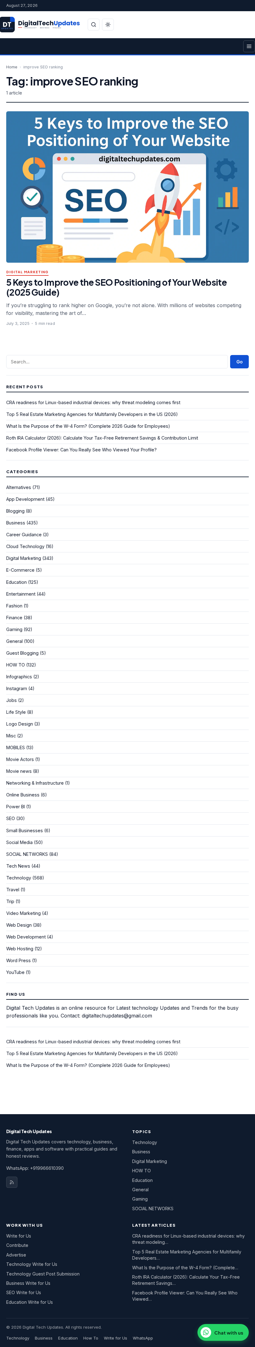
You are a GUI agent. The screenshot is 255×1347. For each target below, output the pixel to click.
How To (90, 1337)
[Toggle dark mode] (108, 24)
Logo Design (19, 724)
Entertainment (20, 594)
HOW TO (15, 664)
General (14, 641)
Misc (11, 735)
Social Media (19, 842)
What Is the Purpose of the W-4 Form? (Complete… (185, 1267)
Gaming (14, 629)
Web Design (19, 925)
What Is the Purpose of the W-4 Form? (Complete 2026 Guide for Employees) (88, 426)
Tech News (18, 866)
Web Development (26, 936)
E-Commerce (20, 570)
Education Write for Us (29, 1302)
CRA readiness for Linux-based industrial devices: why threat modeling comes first (93, 402)
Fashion (14, 605)
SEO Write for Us (23, 1292)
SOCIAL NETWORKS (27, 854)
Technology (18, 877)
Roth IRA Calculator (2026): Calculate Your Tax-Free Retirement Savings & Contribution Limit (102, 438)
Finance (14, 617)
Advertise (16, 1254)
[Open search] (94, 24)
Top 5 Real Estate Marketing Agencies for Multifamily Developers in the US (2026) (92, 414)
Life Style (16, 712)
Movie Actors (20, 759)
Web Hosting (19, 948)
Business (15, 522)
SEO (10, 818)
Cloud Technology (25, 546)
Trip (10, 901)
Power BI (15, 806)
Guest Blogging (22, 653)
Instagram (16, 688)
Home (11, 67)
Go (239, 361)
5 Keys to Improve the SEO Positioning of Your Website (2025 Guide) (116, 287)
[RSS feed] (11, 1182)
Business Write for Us (28, 1283)
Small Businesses (24, 830)
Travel (12, 889)
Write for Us (18, 1236)
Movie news (19, 771)
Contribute (17, 1245)
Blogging (15, 511)
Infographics (19, 676)
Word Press (18, 960)
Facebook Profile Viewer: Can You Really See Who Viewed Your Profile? (81, 449)
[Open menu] (249, 46)
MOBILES (15, 747)
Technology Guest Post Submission (43, 1273)
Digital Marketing (27, 272)
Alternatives (18, 487)
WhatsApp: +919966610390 (35, 1168)
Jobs (11, 700)
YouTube (15, 972)
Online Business (22, 794)
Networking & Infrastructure (35, 783)
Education (16, 582)
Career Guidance (24, 534)
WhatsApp (143, 1337)
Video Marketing (23, 913)
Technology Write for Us (31, 1264)
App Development (25, 499)
